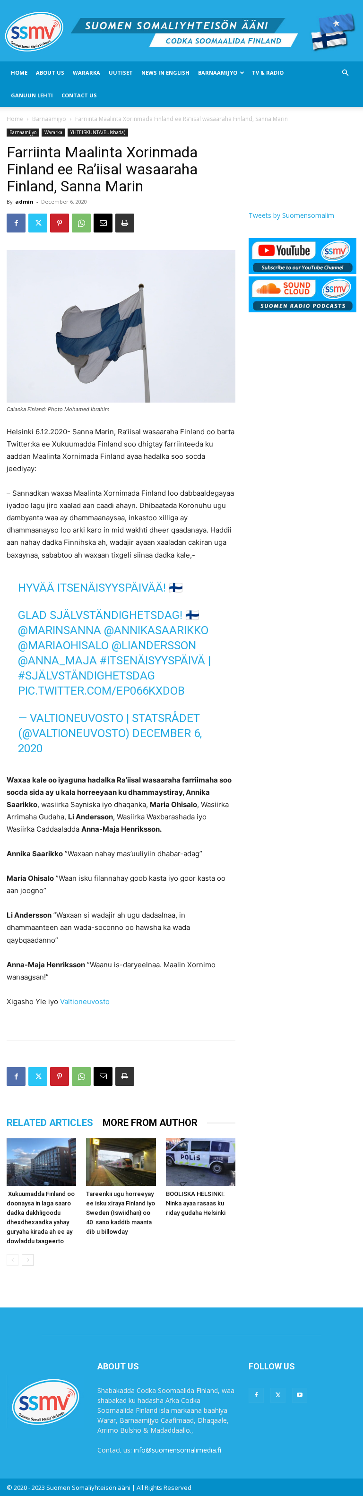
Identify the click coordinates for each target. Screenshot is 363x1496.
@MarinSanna (59, 630)
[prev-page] (12, 1260)
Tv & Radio (268, 72)
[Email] (103, 223)
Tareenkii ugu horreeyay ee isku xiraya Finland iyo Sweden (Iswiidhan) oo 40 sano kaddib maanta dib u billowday (120, 1212)
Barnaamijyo (217, 72)
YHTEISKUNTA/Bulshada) (97, 132)
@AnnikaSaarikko (156, 630)
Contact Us (79, 95)
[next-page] (28, 1260)
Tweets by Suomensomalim (291, 215)
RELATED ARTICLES (50, 1122)
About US (50, 72)
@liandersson (154, 645)
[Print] (124, 223)
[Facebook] (16, 223)
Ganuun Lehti (32, 95)
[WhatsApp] (81, 223)
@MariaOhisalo (63, 645)
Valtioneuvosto (85, 1001)
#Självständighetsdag (86, 675)
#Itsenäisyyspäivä (152, 660)
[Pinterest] (59, 223)
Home (19, 72)
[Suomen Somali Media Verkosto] (181, 31)
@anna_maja (57, 660)
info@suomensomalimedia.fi (177, 1449)
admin (24, 201)
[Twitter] (37, 223)
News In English (165, 72)
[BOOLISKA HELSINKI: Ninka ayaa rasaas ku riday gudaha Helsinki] (200, 1162)
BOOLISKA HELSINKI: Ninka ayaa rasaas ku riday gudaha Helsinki (195, 1203)
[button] (345, 73)
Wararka (86, 72)
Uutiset (121, 72)
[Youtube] (299, 1395)
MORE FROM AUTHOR (150, 1122)
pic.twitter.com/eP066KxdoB (101, 690)
